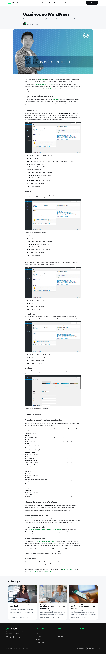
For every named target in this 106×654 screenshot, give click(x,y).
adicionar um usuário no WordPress (40, 518)
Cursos (23, 3)
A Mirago (60, 631)
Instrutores (44, 3)
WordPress (29, 10)
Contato (60, 636)
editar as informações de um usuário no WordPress (45, 530)
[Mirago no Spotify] (19, 636)
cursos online (34, 571)
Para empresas (58, 3)
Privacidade (83, 634)
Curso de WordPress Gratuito (43, 84)
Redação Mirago (32, 23)
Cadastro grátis (92, 3)
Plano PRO (48, 571)
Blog (66, 3)
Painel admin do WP (51, 89)
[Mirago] (13, 3)
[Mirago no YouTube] (7, 636)
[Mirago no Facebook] (16, 636)
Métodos (29, 3)
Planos (51, 3)
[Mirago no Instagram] (10, 636)
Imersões (36, 3)
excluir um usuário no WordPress (44, 541)
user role (56, 100)
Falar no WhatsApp (94, 648)
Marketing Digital (67, 569)
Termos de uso (84, 631)
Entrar (83, 3)
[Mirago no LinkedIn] (13, 636)
